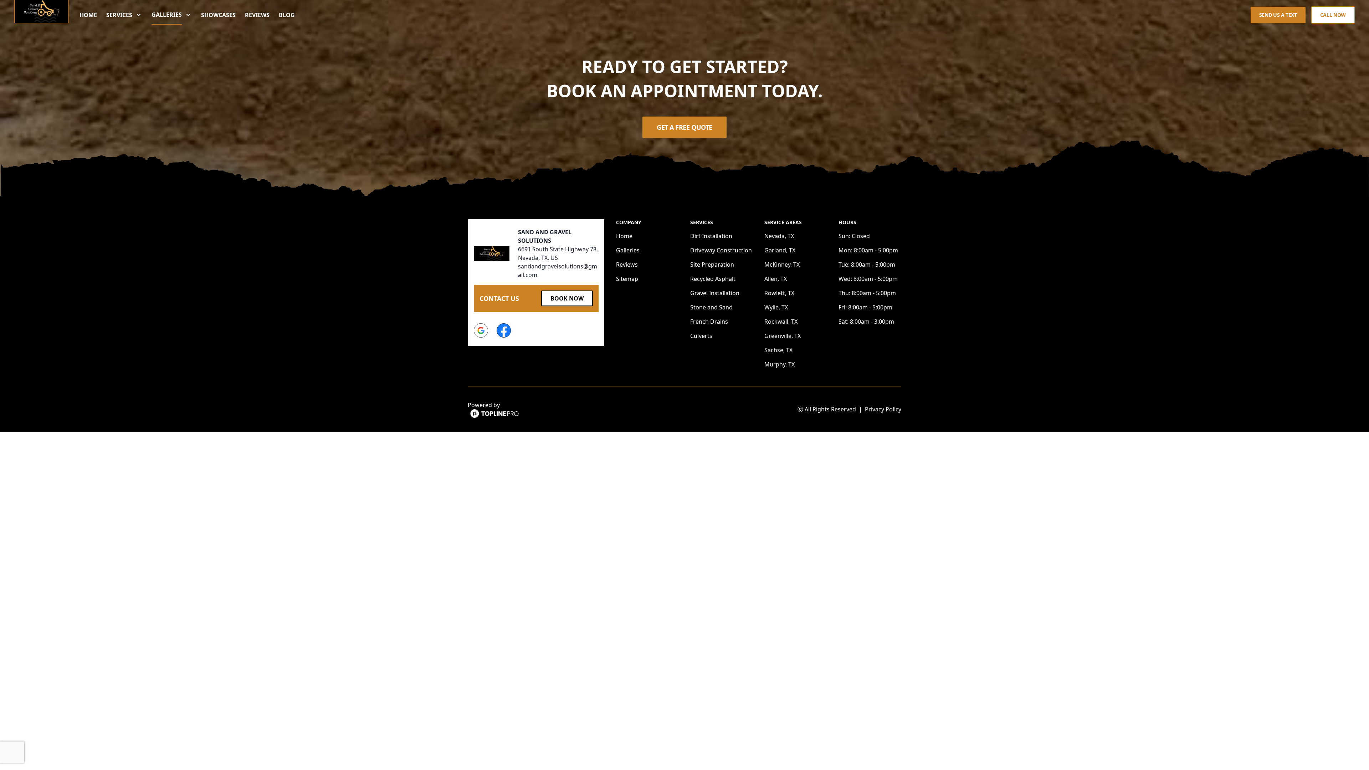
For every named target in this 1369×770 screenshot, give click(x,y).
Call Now (1333, 14)
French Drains (709, 321)
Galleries (628, 250)
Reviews (257, 15)
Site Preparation (712, 264)
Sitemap (627, 279)
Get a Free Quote (684, 127)
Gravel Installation (714, 293)
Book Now (567, 298)
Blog (287, 15)
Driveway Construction (721, 250)
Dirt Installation (711, 236)
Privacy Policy (883, 409)
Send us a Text (1278, 14)
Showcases (218, 15)
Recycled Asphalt (712, 279)
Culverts (701, 336)
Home (88, 15)
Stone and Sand (711, 307)
